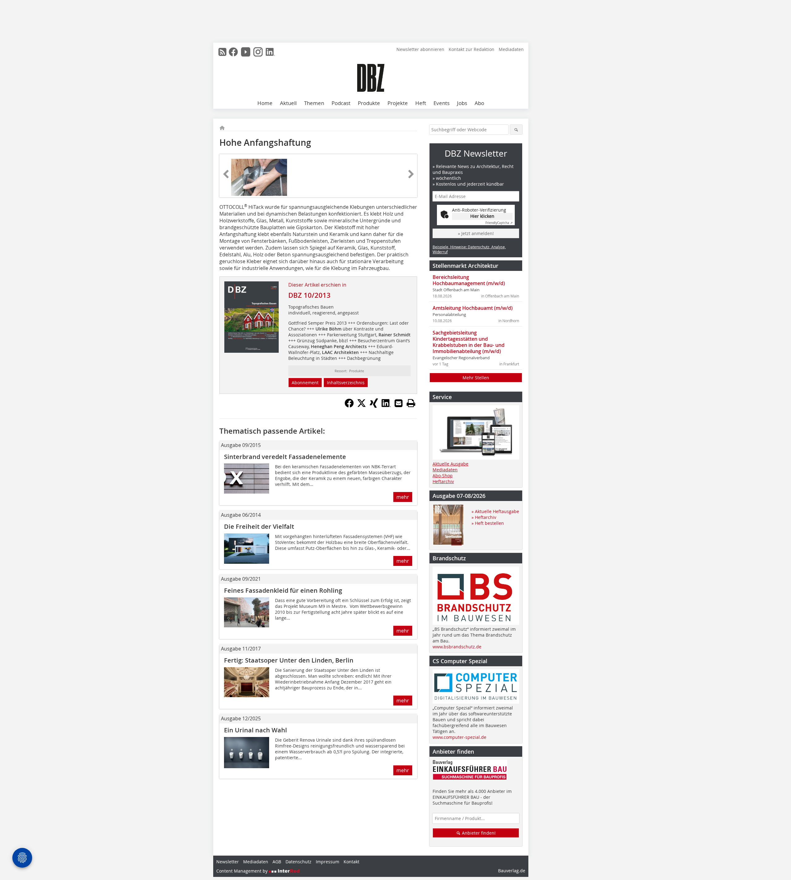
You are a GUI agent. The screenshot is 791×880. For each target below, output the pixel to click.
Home (265, 103)
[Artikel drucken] (411, 403)
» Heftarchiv (484, 517)
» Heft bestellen (488, 523)
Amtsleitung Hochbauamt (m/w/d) (473, 308)
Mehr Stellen (476, 378)
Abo (479, 103)
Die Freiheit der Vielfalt (259, 526)
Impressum (327, 862)
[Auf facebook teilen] (349, 406)
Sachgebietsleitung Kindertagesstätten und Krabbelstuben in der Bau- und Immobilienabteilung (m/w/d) (469, 342)
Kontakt (351, 862)
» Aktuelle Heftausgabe (495, 511)
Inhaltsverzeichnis (346, 382)
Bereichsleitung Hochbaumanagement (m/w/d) (469, 280)
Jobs (462, 103)
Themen (314, 103)
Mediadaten (511, 49)
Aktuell (288, 103)
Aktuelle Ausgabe (450, 464)
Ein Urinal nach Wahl (255, 730)
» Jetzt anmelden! (476, 233)
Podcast (341, 103)
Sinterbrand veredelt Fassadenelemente (285, 457)
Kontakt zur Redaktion (471, 49)
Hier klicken (482, 216)
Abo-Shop (443, 475)
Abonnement (305, 382)
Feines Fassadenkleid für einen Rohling (283, 590)
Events (442, 103)
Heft (420, 103)
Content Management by (242, 871)
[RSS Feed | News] (222, 52)
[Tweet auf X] (361, 406)
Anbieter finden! (478, 833)
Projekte (397, 103)
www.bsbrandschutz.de (457, 647)
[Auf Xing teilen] (374, 406)
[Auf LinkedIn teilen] (386, 406)
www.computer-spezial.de (459, 737)
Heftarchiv (443, 481)
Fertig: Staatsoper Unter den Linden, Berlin (288, 660)
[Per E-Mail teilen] (398, 403)
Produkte (369, 103)
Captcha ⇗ (499, 223)
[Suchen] (516, 129)
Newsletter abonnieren (420, 49)
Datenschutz (298, 862)
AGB (277, 862)
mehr (402, 497)
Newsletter (227, 862)
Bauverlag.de (511, 871)
